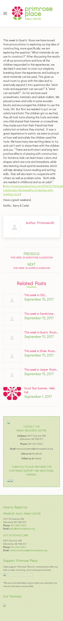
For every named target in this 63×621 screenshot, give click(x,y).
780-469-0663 (18, 525)
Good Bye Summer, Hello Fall (39, 390)
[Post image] (12, 300)
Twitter (38, 458)
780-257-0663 (35, 443)
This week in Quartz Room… (41, 332)
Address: (22, 435)
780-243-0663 (18, 547)
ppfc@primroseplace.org (22, 528)
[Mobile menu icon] (5, 13)
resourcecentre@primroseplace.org (34, 448)
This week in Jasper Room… (41, 369)
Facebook (37, 453)
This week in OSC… (35, 295)
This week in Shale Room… (40, 351)
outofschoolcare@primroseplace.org (28, 550)
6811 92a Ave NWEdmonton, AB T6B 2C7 (33, 437)
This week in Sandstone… (39, 314)
